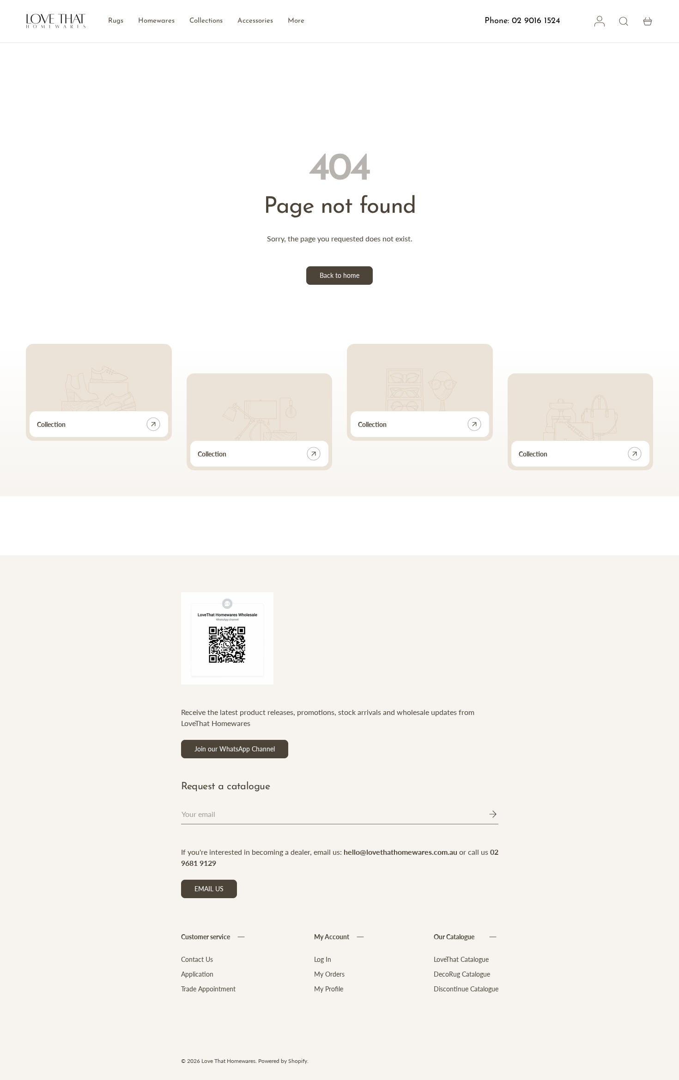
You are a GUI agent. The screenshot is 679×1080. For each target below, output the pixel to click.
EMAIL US (209, 889)
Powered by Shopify (282, 1060)
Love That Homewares (228, 1060)
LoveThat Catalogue (461, 959)
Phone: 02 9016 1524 (522, 21)
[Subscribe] (486, 814)
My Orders (329, 974)
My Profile (328, 989)
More (296, 21)
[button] (647, 21)
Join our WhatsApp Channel (234, 749)
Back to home (339, 275)
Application (197, 974)
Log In (322, 959)
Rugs (115, 21)
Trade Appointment (208, 989)
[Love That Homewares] (56, 21)
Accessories (255, 21)
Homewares (156, 21)
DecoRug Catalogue (462, 974)
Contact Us (197, 959)
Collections (206, 21)
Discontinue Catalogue (466, 989)
